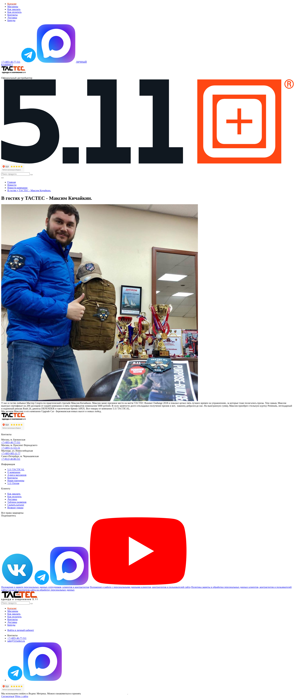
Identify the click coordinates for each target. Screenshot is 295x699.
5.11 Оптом (13, 483)
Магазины (12, 6)
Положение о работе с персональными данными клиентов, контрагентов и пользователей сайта (140, 587)
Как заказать (13, 9)
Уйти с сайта (21, 696)
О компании (13, 472)
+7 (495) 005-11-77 (10, 453)
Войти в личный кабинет (20, 630)
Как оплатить (14, 12)
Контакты (12, 15)
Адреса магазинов (16, 475)
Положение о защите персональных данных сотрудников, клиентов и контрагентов (45, 587)
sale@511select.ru (16, 641)
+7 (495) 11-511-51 (10, 448)
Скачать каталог (15, 505)
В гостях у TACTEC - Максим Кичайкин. (29, 190)
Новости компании (17, 187)
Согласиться (7, 696)
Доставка (12, 17)
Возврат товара (15, 507)
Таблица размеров (16, 502)
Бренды (11, 20)
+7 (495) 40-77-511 (10, 442)
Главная (11, 182)
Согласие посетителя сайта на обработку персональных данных (41, 590)
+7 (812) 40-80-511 (10, 459)
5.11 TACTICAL (15, 469)
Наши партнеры (15, 480)
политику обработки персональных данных (104, 693)
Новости (11, 185)
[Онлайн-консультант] (28, 62)
